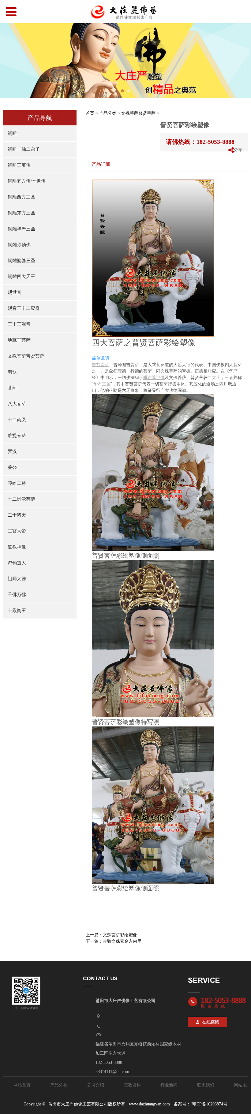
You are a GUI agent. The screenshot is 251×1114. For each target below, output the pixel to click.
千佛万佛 (17, 594)
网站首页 (22, 1085)
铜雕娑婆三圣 (21, 260)
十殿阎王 (17, 610)
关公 (12, 467)
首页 (90, 113)
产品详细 (101, 164)
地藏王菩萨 (19, 340)
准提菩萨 (17, 435)
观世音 (14, 292)
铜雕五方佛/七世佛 (27, 181)
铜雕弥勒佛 (19, 244)
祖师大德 (17, 578)
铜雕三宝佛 (19, 165)
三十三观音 (19, 324)
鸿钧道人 (17, 562)
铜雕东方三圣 (21, 212)
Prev (8, 60)
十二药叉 (17, 419)
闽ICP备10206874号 (209, 1104)
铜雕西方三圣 (21, 197)
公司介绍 (95, 1085)
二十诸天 (17, 515)
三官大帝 (17, 531)
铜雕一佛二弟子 (24, 149)
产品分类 (107, 113)
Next (242, 60)
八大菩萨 (17, 403)
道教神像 (17, 546)
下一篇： (113, 941)
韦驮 (12, 371)
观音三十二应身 (24, 308)
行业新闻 (169, 1085)
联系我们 (205, 1085)
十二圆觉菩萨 (21, 499)
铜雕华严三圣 (21, 228)
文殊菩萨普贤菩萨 (26, 356)
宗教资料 (132, 1085)
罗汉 (12, 451)
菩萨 (12, 387)
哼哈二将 (17, 483)
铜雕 (12, 133)
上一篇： (111, 935)
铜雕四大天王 (21, 276)
